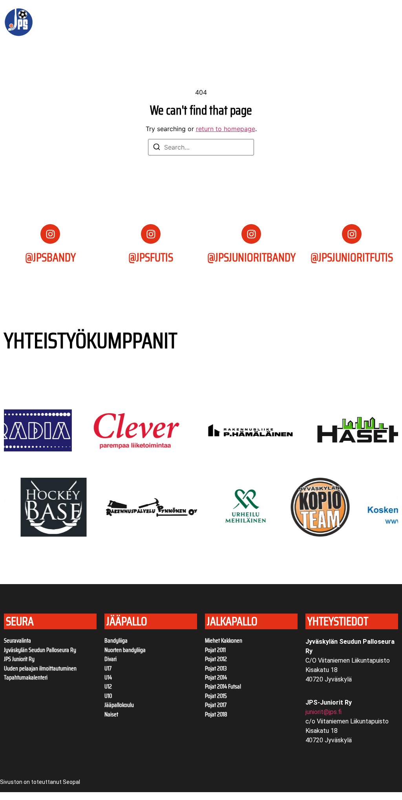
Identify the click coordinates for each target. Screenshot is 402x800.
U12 (108, 686)
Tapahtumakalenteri (26, 677)
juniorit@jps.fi (323, 712)
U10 (108, 696)
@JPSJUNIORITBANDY (251, 257)
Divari (110, 659)
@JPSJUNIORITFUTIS (352, 257)
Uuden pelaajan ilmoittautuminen (40, 668)
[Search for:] (201, 147)
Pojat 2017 (216, 705)
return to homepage (225, 129)
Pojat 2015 (216, 696)
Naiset (111, 714)
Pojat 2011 (215, 650)
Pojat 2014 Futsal (223, 686)
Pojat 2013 (216, 668)
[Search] (156, 148)
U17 (107, 668)
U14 (108, 677)
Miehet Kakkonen (223, 640)
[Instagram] (50, 234)
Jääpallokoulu (119, 705)
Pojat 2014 (216, 677)
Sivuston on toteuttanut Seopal (40, 782)
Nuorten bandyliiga (125, 650)
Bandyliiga (116, 640)
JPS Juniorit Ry (19, 659)
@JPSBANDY (50, 257)
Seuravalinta (17, 640)
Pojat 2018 (216, 714)
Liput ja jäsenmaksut (168, 12)
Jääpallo (219, 12)
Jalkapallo (84, 31)
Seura (108, 12)
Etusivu (79, 12)
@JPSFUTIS (150, 257)
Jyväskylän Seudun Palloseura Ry (40, 650)
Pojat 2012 (216, 659)
